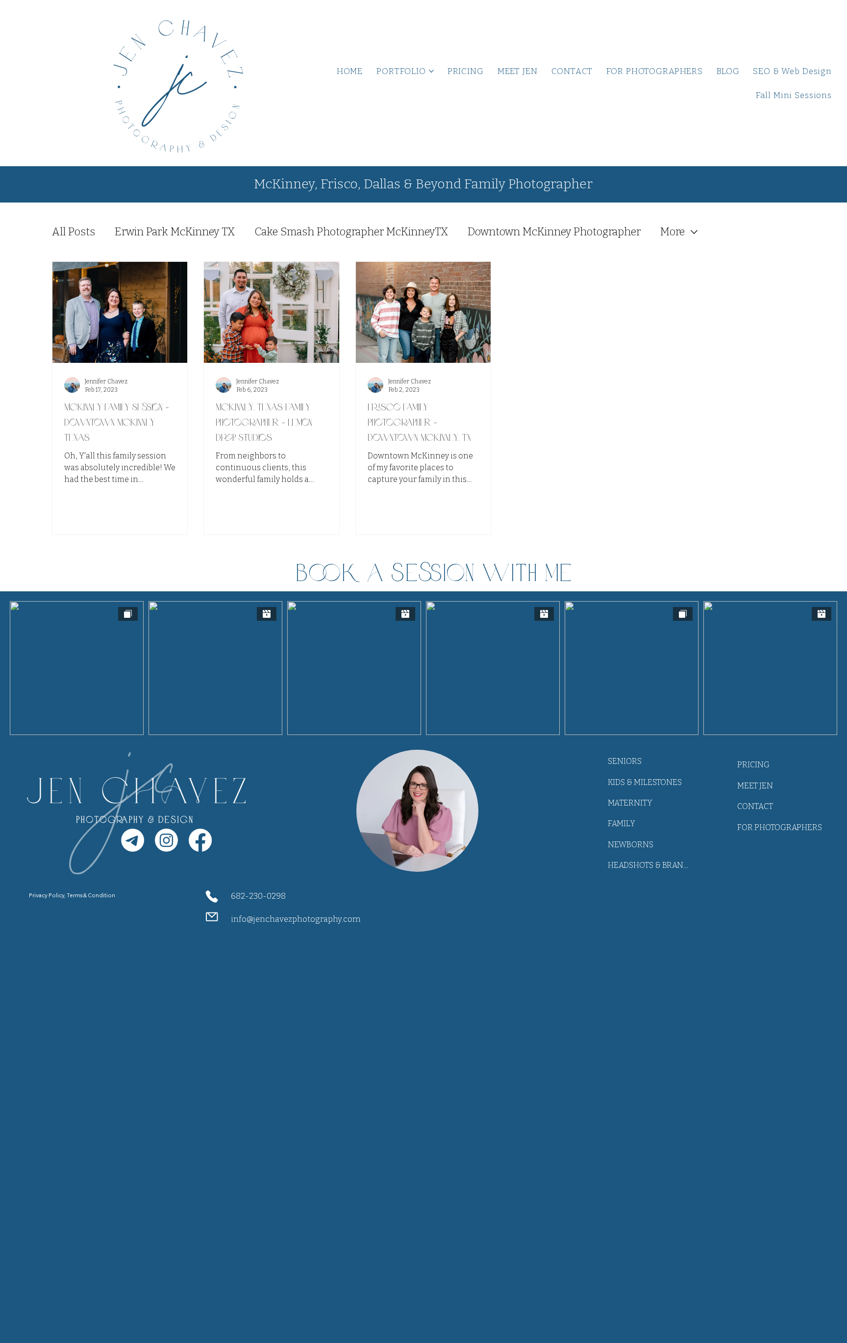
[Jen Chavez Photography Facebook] (200, 840)
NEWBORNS (630, 844)
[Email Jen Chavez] (132, 840)
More (672, 231)
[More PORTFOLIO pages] (431, 71)
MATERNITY (630, 803)
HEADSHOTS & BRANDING (649, 865)
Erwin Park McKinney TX (175, 231)
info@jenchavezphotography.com (296, 919)
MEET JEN (755, 785)
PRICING (753, 764)
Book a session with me (433, 572)
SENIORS (625, 761)
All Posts (73, 231)
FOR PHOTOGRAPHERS (779, 827)
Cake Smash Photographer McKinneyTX (351, 231)
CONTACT (755, 806)
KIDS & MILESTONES (645, 782)
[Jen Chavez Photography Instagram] (166, 840)
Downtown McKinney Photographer (554, 231)
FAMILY (621, 823)
